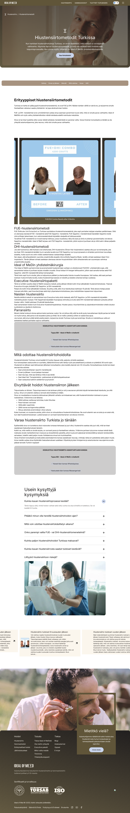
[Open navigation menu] (123, 2)
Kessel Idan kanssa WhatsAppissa (66, 340)
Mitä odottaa (73, 83)
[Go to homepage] (10, 3)
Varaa (81, 83)
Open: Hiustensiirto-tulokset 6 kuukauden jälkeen (47, 643)
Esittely (44, 83)
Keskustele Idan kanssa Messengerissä (65, 346)
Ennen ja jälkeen (54, 83)
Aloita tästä (96, 750)
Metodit (64, 83)
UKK (87, 83)
